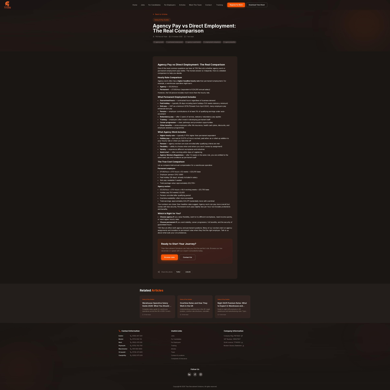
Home (135, 5)
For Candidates (154, 5)
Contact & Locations (177, 355)
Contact (208, 5)
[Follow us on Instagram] (201, 374)
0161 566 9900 (137, 349)
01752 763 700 (137, 345)
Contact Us (187, 257)
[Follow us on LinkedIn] (189, 374)
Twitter (178, 272)
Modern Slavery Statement (233, 345)
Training (219, 5)
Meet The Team (195, 5)
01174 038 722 (137, 339)
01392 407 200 (137, 336)
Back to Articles (161, 14)
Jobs (143, 5)
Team (173, 352)
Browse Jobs (169, 257)
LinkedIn (188, 272)
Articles (182, 5)
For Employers (170, 5)
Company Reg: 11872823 (232, 336)
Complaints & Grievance (179, 358)
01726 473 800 (137, 352)
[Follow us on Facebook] (195, 374)
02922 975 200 (137, 355)
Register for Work (236, 5)
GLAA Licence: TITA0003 (232, 342)
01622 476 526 (137, 342)
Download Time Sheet (257, 5)
